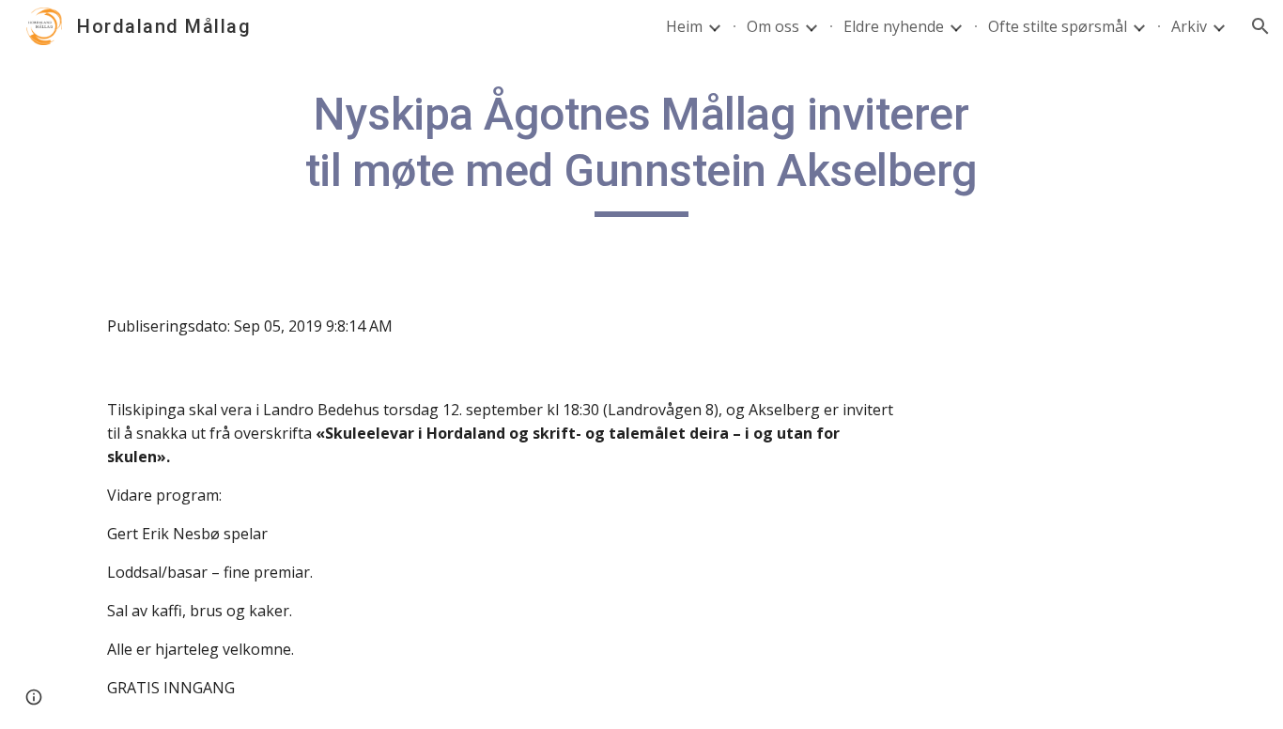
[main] (641, 152)
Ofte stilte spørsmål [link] (1057, 26)
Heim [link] (684, 26)
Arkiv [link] (1189, 26)
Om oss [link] (773, 26)
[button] (1260, 26)
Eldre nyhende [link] (893, 26)
